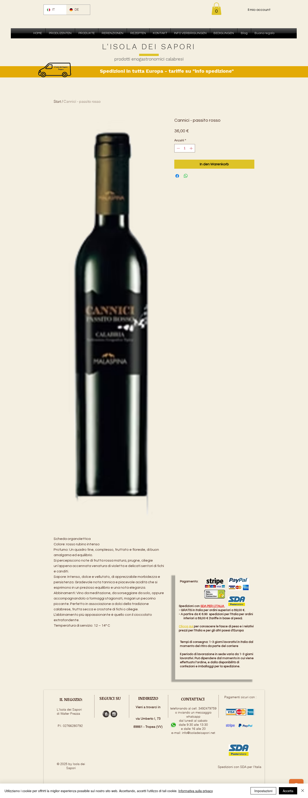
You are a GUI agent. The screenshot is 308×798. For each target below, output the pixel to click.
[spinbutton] (185, 148)
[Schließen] (302, 790)
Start (57, 101)
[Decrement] (178, 148)
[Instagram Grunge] (113, 714)
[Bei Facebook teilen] (177, 176)
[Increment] (191, 148)
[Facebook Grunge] (106, 714)
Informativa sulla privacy (195, 791)
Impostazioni (263, 791)
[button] (216, 8)
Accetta (288, 791)
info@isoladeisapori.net (198, 733)
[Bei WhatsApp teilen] (185, 176)
